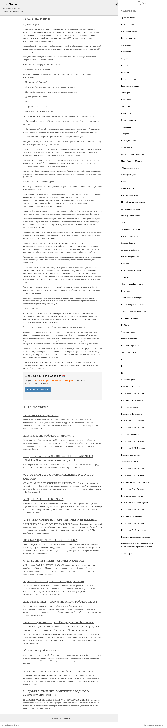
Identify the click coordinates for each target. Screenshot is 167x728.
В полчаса (125, 290)
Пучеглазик (126, 51)
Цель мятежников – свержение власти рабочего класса (60, 601)
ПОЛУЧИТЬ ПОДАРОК (37, 389)
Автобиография (127, 553)
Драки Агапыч (127, 147)
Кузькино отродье (128, 79)
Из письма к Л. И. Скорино (132, 393)
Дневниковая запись (129, 407)
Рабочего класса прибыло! (40, 415)
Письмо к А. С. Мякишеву (132, 400)
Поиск (142, 3)
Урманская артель (128, 352)
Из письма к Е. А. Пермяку (132, 420)
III (122, 373)
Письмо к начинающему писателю (135, 482)
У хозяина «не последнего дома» (134, 311)
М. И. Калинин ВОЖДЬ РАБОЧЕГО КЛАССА (53, 560)
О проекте (56, 718)
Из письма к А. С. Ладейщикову (134, 502)
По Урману (125, 325)
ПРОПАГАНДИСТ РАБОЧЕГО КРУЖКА (50, 540)
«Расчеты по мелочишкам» (132, 154)
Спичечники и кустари (131, 120)
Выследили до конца (130, 236)
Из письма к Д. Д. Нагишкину (134, 530)
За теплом (125, 277)
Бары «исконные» (128, 38)
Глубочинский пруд (129, 195)
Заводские (125, 106)
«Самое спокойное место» (132, 284)
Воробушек (126, 72)
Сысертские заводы (129, 31)
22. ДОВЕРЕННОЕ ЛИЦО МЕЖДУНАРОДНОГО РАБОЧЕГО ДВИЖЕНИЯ (56, 693)
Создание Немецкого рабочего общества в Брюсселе (58, 671)
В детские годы (127, 24)
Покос (123, 181)
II (121, 366)
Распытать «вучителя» (130, 345)
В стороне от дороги (129, 318)
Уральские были (128, 17)
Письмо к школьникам (130, 455)
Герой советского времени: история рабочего (53, 581)
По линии (125, 263)
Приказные (126, 99)
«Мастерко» (126, 92)
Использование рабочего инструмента (48, 435)
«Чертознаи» (126, 126)
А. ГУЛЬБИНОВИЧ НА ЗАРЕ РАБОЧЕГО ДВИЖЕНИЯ (60, 519)
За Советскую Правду (130, 249)
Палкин (124, 65)
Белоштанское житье (129, 338)
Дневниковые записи (130, 434)
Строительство (127, 188)
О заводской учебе (129, 174)
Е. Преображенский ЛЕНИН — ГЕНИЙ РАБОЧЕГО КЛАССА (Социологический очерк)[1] (58, 458)
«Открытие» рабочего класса (42, 650)
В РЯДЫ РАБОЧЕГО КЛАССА (43, 499)
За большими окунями (130, 208)
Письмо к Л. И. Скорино (131, 386)
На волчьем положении (131, 270)
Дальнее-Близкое (128, 243)
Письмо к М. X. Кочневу (131, 516)
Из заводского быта (129, 140)
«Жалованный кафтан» (130, 167)
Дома (123, 222)
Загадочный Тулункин (130, 229)
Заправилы (125, 58)
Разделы (67, 718)
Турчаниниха (126, 44)
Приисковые (126, 113)
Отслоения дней (128, 379)
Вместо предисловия (130, 256)
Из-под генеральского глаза (132, 304)
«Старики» (125, 133)
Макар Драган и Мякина (131, 161)
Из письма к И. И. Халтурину (133, 448)
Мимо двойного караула (131, 215)
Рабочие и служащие (130, 85)
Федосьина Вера (128, 331)
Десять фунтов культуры (131, 297)
